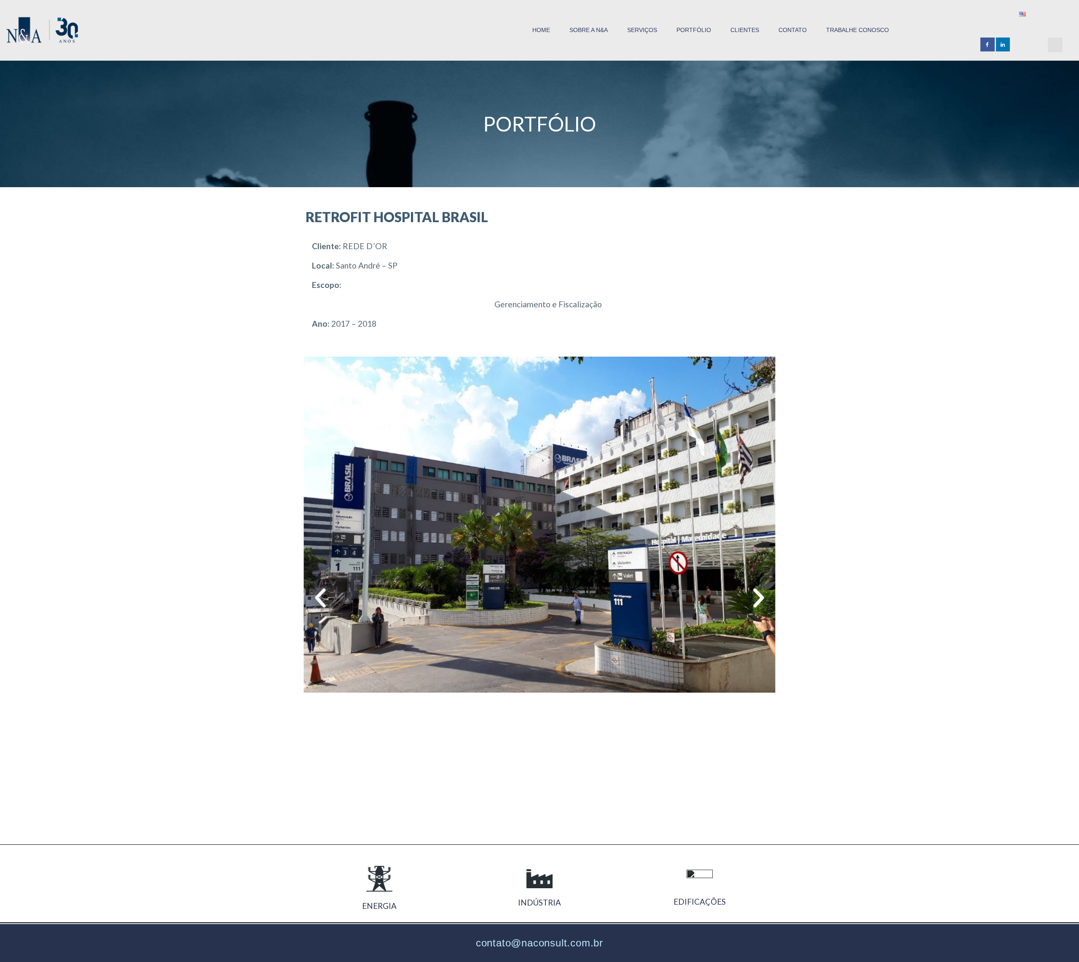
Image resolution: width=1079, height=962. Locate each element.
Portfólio (693, 30)
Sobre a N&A (588, 30)
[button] (1055, 45)
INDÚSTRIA (539, 902)
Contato (792, 30)
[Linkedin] (1003, 45)
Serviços (642, 30)
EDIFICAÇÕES (700, 901)
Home (541, 30)
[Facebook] (987, 45)
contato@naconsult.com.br (539, 943)
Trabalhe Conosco (857, 30)
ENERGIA (379, 906)
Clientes (744, 30)
